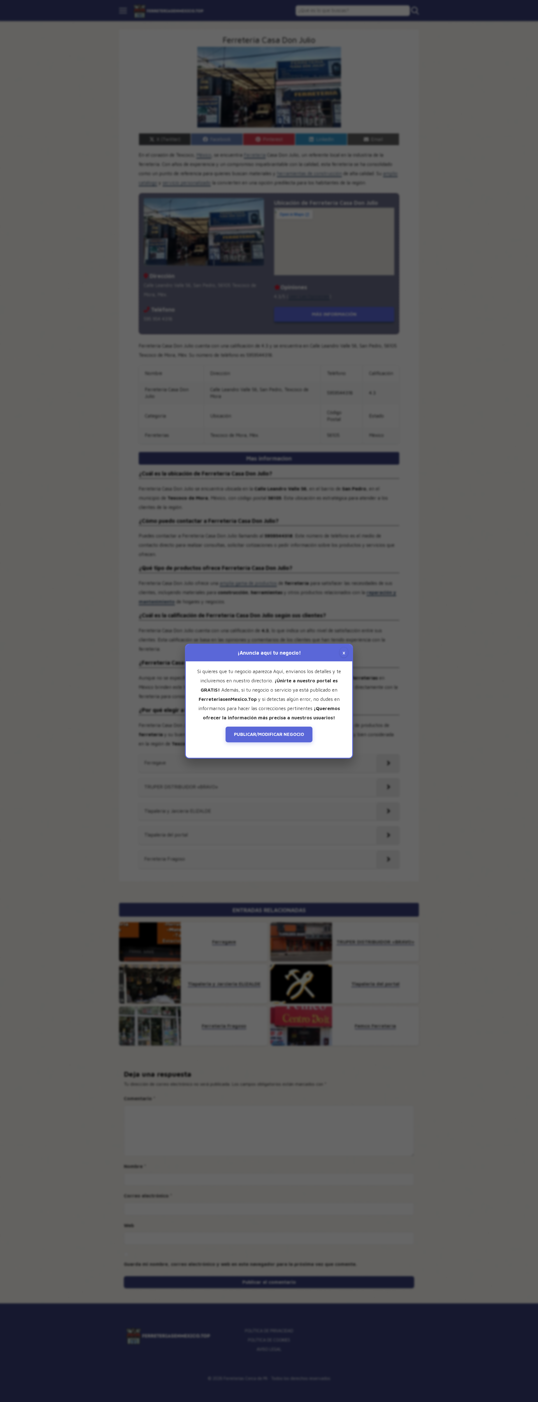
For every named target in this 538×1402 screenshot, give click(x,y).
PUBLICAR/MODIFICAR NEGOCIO (269, 734)
